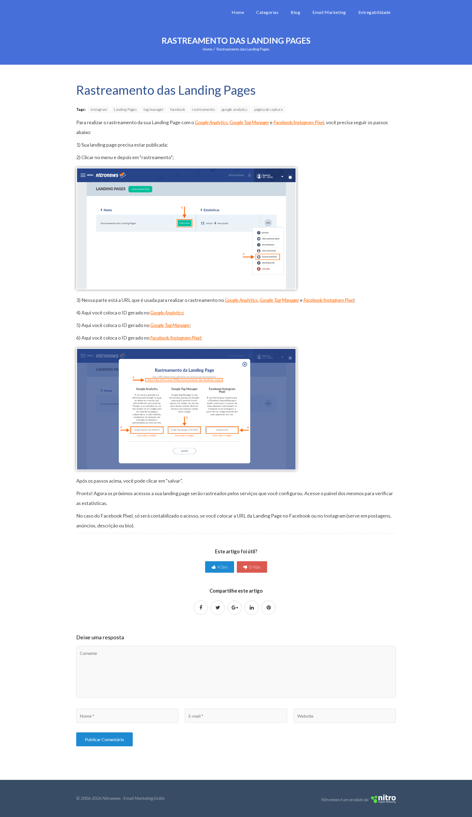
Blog (295, 12)
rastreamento (203, 109)
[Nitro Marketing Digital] (383, 801)
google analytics (234, 109)
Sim (222, 566)
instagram (99, 109)
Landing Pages (125, 109)
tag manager (154, 109)
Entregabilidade (374, 12)
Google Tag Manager (249, 122)
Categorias (267, 12)
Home (238, 12)
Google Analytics (211, 122)
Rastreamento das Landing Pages (243, 49)
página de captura (268, 109)
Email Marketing (329, 12)
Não (255, 566)
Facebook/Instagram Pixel (298, 122)
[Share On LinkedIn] (251, 608)
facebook (177, 109)
